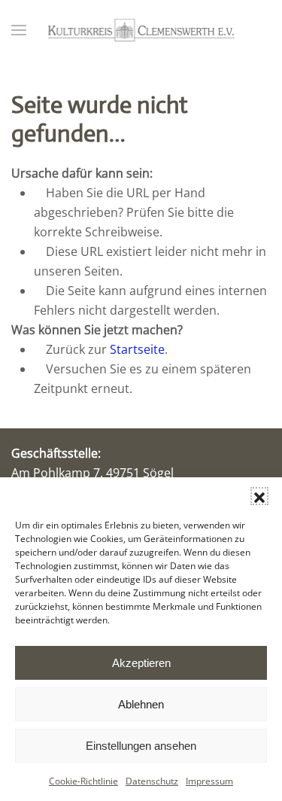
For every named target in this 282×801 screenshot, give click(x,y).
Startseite (137, 349)
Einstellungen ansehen (141, 745)
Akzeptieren (141, 662)
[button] (259, 496)
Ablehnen (141, 704)
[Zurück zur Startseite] (141, 30)
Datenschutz (152, 781)
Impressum (209, 781)
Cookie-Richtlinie (83, 781)
